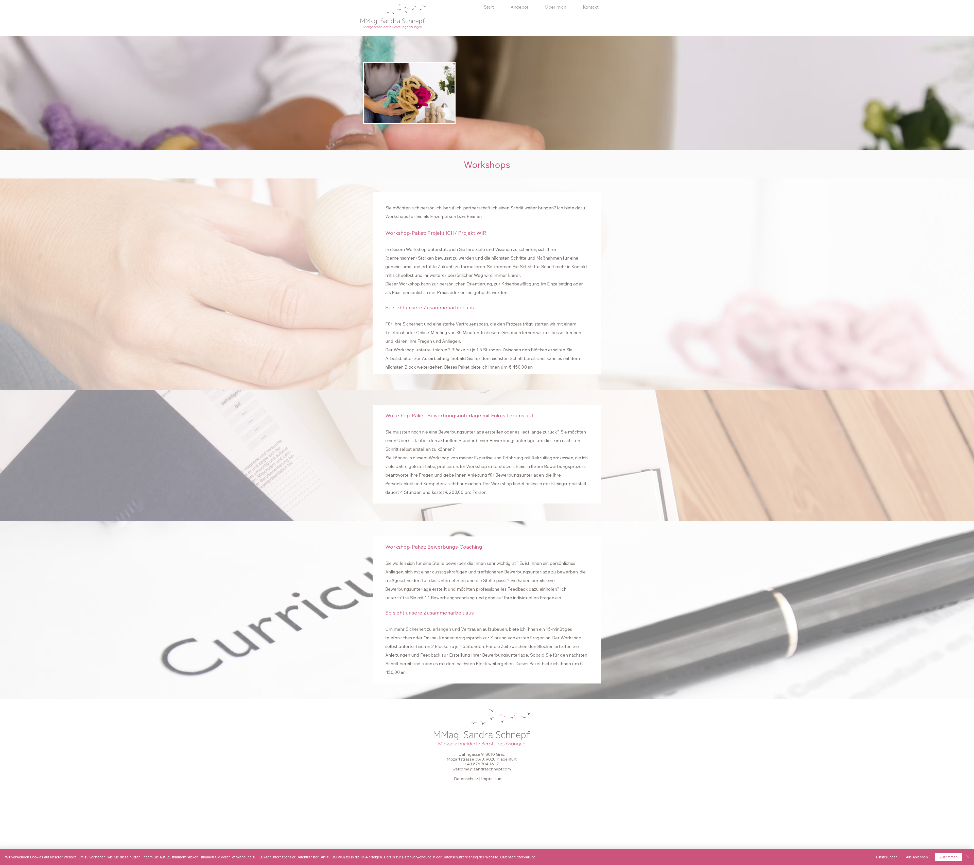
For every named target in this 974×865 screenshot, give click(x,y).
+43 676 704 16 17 (481, 763)
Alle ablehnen (917, 856)
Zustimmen (949, 856)
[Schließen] (968, 857)
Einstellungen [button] (887, 856)
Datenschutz (466, 778)
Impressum (491, 778)
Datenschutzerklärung (517, 856)
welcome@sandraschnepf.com (482, 768)
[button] (524, 7)
